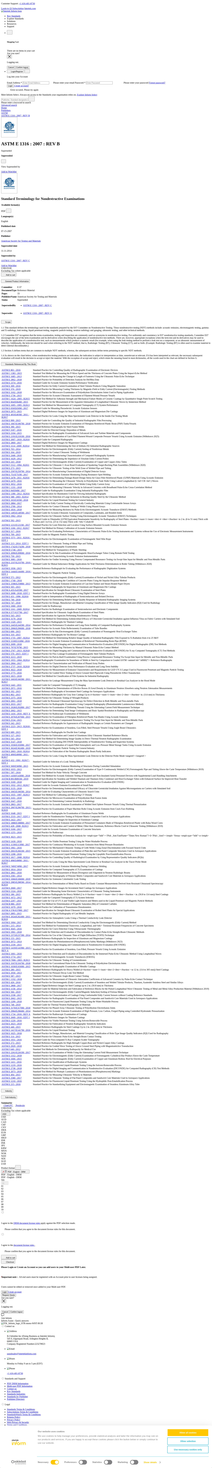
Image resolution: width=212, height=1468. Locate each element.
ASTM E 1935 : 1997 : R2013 (16, 795)
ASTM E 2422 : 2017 (12, 819)
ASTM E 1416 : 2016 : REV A (16, 714)
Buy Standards (13, 16)
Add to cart (10, 275)
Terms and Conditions (17, 1425)
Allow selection (188, 1441)
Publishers (6, 110)
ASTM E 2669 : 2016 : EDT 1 (16, 1017)
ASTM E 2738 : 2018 (12, 1068)
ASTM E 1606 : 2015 (12, 1059)
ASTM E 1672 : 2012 (12, 897)
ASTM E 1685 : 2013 (12, 376)
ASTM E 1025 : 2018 (12, 1033)
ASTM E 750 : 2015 (11, 556)
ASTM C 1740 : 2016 (12, 580)
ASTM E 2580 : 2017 (12, 1078)
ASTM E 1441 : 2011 (11, 685)
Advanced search (9, 105)
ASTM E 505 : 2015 (11, 587)
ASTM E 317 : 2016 (11, 531)
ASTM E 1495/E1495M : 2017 (16, 513)
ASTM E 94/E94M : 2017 (14, 490)
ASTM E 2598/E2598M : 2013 (16, 584)
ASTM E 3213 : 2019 (12, 657)
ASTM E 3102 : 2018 (12, 392)
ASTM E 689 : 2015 (11, 732)
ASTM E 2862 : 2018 (12, 379)
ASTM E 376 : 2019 (11, 389)
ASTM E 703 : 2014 (11, 449)
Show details (150, 1462)
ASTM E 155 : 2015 (11, 938)
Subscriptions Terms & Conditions (22, 1412)
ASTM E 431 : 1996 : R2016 (15, 596)
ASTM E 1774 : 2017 (12, 957)
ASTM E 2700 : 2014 (12, 506)
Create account (14, 1292)
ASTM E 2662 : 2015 (12, 998)
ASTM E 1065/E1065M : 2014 (16, 791)
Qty (3, 1180)
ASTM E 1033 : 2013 (12, 769)
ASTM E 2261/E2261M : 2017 (16, 1052)
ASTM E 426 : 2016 (11, 982)
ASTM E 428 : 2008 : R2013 (15, 826)
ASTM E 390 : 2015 (11, 427)
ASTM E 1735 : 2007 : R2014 (16, 638)
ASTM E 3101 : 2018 (12, 798)
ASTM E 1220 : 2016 (12, 1020)
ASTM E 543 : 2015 (11, 615)
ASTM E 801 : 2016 (11, 370)
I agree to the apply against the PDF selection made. (38, 1223)
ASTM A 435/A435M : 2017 (15, 590)
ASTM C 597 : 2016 (11, 772)
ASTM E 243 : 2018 (11, 462)
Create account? (21, 86)
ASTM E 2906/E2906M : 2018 (16, 628)
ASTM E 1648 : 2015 (12, 813)
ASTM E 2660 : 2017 (12, 888)
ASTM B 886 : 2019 (11, 904)
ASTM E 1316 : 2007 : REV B (15, 115)
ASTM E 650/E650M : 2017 (15, 408)
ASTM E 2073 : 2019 (12, 1071)
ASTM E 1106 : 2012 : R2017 (15, 528)
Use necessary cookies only (188, 1449)
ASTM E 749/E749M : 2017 (15, 866)
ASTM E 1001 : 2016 (12, 954)
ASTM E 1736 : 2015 (12, 395)
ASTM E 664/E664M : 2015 (15, 402)
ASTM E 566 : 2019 (11, 992)
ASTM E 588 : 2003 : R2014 (15, 497)
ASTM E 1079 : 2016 (12, 907)
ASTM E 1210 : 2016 (12, 1081)
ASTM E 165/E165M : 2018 (15, 500)
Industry (8, 1091)
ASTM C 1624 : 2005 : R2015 (16, 399)
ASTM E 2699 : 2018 (12, 644)
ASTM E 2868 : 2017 (12, 985)
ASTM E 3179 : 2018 (12, 619)
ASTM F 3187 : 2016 (11, 430)
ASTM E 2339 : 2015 (12, 945)
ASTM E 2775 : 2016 (12, 673)
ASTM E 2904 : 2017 (12, 663)
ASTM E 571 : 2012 (11, 577)
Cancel (11, 67)
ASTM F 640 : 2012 (11, 1049)
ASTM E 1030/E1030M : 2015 (16, 966)
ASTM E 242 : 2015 (11, 723)
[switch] (83, 1462)
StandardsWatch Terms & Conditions (24, 1414)
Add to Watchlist (8, 171)
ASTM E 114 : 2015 (11, 1036)
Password (112, 82)
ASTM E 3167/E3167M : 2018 (16, 963)
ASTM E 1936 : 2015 (12, 568)
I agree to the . (18, 1245)
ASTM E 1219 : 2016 (12, 1065)
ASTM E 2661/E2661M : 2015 (16, 851)
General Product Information (17, 281)
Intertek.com (30, 8)
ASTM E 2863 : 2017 (12, 804)
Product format (8, 1168)
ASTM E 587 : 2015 (11, 976)
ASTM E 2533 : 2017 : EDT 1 (16, 816)
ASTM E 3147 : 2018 (12, 742)
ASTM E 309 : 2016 (11, 386)
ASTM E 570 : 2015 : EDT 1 (15, 654)
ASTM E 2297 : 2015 (12, 901)
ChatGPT (8, 1105)
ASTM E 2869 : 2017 (12, 443)
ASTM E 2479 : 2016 (12, 481)
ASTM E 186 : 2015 (11, 894)
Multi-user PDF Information (19, 1386)
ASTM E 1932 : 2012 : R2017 (16, 785)
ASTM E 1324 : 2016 (12, 891)
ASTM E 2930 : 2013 (12, 973)
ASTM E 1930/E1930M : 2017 (16, 745)
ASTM (4, 113)
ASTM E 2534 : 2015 (12, 720)
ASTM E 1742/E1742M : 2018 (16, 546)
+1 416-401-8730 (27, 3)
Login (10, 86)
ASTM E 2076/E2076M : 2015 (16, 717)
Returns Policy (13, 1417)
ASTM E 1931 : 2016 (12, 1040)
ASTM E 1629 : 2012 (12, 458)
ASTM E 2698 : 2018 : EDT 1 (16, 593)
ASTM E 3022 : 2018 (12, 669)
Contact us (12, 1389)
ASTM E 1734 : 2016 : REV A (16, 1014)
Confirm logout (22, 67)
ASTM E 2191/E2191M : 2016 (16, 436)
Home (4, 108)
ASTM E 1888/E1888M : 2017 (16, 823)
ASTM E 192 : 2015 (11, 691)
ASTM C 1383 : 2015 (12, 373)
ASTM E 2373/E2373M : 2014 (16, 935)
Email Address (41, 82)
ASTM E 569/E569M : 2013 (15, 766)
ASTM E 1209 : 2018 (12, 1001)
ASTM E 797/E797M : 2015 (15, 647)
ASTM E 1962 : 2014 (12, 516)
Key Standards (13, 1391)
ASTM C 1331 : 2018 (12, 487)
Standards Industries (16, 1394)
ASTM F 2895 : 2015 (11, 913)
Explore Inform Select (87, 95)
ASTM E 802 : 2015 (11, 694)
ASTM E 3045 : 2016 (12, 929)
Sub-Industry (10, 1097)
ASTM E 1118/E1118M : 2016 (16, 641)
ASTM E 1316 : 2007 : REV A (37, 313)
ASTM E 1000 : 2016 (12, 606)
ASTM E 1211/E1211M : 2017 (16, 525)
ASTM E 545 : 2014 (11, 738)
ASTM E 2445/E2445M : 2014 (16, 625)
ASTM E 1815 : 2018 (12, 676)
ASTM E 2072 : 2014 (12, 941)
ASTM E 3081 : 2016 (12, 559)
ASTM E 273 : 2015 (11, 468)
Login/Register (16, 71)
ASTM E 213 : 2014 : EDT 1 (15, 543)
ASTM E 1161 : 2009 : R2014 (15, 609)
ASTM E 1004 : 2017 (12, 922)
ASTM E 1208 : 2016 (12, 854)
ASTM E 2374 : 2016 (12, 383)
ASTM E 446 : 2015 (11, 1027)
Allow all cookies (187, 1432)
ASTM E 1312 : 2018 (12, 1055)
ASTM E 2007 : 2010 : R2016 (16, 439)
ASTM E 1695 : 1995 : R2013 (16, 405)
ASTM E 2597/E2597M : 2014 (16, 471)
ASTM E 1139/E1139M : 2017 (16, 844)
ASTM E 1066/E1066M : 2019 (16, 879)
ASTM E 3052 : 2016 (12, 484)
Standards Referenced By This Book (20, 364)
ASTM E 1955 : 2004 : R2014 (16, 660)
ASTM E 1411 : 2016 (11, 1062)
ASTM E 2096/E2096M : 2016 (16, 553)
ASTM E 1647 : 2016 (12, 801)
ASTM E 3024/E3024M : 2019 (16, 748)
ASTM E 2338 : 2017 (12, 995)
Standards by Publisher (17, 1396)
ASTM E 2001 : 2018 (12, 701)
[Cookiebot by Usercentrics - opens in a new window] (18, 1462)
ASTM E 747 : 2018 (11, 603)
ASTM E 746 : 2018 (11, 599)
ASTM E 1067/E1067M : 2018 (16, 423)
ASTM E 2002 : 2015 (12, 710)
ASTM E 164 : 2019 (11, 452)
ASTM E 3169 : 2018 (12, 782)
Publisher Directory (16, 1399)
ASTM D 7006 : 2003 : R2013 (16, 960)
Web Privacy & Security (18, 1422)
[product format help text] (18, 1167)
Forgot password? (157, 82)
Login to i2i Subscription (12, 8)
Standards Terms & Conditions (21, 1409)
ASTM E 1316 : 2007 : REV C (15, 260)
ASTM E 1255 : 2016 (12, 832)
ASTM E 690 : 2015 (11, 631)
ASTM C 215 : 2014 (11, 925)
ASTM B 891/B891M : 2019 (15, 779)
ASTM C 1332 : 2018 (12, 979)
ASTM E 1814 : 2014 (12, 869)
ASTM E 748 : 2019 (11, 1004)
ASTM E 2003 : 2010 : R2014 (16, 751)
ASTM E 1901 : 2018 (12, 932)
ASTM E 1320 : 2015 (12, 622)
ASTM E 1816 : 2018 (12, 509)
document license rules (24, 1245)
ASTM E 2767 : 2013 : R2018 (16, 650)
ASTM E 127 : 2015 (11, 735)
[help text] (3, 161)
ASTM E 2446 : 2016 (12, 455)
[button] (5, 1114)
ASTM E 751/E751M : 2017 (15, 474)
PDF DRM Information (17, 1383)
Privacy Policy (13, 1419)
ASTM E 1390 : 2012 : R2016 (16, 493)
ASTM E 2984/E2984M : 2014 (16, 1011)
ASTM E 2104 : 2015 (12, 433)
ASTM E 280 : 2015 (11, 969)
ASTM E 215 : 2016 (11, 1084)
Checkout (9, 1262)
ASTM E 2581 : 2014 (12, 876)
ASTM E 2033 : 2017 (12, 704)
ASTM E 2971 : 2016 (12, 688)
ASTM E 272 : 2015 (11, 1043)
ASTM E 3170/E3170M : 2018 (16, 1008)
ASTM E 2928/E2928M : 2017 (16, 707)
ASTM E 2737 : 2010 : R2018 (16, 666)
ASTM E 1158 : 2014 (11, 989)
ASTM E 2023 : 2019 (12, 1024)
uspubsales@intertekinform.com (21, 1353)
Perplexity (20, 1105)
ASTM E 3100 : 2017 (12, 829)
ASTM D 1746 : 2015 (12, 550)
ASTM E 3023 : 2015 (12, 837)
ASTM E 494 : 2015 (11, 1075)
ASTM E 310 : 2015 (11, 634)
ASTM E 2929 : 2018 (12, 1046)
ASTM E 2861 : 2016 (12, 872)
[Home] (11, 11)
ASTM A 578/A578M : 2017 (15, 910)
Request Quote (8, 1295)
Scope (8, 322)
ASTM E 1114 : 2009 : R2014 (15, 446)
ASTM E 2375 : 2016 (12, 698)
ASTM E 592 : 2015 (11, 520)
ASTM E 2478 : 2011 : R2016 (15, 478)
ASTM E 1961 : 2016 (12, 848)
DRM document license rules (27, 1223)
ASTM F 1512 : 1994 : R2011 (15, 465)
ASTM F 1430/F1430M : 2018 (16, 775)
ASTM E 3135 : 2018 (12, 788)
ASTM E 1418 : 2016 (12, 841)
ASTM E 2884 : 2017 (12, 503)
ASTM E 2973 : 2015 (12, 411)
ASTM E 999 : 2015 (11, 420)
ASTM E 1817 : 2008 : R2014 (16, 857)
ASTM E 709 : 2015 (11, 534)
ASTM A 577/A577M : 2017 (15, 612)
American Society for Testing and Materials (21, 241)
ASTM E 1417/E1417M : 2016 (16, 1030)
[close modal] (9, 57)
